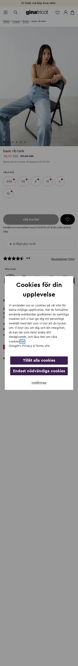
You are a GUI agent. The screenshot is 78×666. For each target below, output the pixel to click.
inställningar (39, 382)
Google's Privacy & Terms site (29, 345)
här (22, 341)
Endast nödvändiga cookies (39, 371)
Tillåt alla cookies (39, 360)
